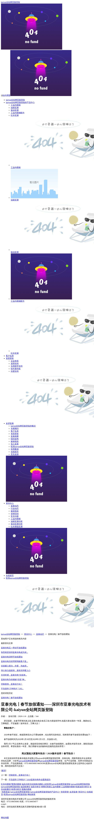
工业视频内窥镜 (68, 787)
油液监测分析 (17, 521)
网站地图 (5, 818)
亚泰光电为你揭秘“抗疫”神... (13, 679)
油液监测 (15, 108)
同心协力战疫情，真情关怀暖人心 (15, 670)
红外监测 (15, 115)
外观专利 (15, 371)
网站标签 (31, 794)
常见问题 (15, 516)
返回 (4, 770)
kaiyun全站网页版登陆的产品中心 (20, 102)
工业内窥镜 (16, 105)
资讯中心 (10, 503)
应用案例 (15, 449)
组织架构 (15, 439)
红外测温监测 (17, 526)
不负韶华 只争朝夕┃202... (12, 689)
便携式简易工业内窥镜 (51, 787)
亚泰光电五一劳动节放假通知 (13, 648)
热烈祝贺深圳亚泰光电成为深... (14, 652)
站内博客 (6, 95)
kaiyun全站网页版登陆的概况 (23, 426)
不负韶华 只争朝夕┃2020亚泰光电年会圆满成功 (29, 780)
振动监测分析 (17, 524)
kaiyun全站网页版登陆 (10, 2)
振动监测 (15, 110)
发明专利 (15, 363)
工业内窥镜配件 (17, 113)
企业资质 (15, 361)
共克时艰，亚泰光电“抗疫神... (14, 675)
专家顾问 (15, 428)
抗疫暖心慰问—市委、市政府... (14, 666)
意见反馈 (15, 454)
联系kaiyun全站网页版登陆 (22, 447)
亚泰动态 (15, 506)
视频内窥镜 (26, 789)
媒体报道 (15, 441)
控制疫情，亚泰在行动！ (12, 684)
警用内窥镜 (16, 784)
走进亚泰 (10, 423)
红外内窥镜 (6, 784)
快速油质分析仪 (82, 787)
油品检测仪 (25, 787)
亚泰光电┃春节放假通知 (12, 698)
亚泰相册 (15, 436)
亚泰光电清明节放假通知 (12, 657)
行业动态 (15, 508)
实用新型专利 (17, 366)
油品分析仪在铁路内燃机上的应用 (36, 784)
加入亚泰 (15, 444)
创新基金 (6, 792)
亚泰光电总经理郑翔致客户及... (14, 661)
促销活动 (15, 514)
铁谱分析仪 (16, 789)
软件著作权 (16, 369)
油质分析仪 (36, 787)
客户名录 (10, 356)
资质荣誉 (10, 358)
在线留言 (15, 452)
